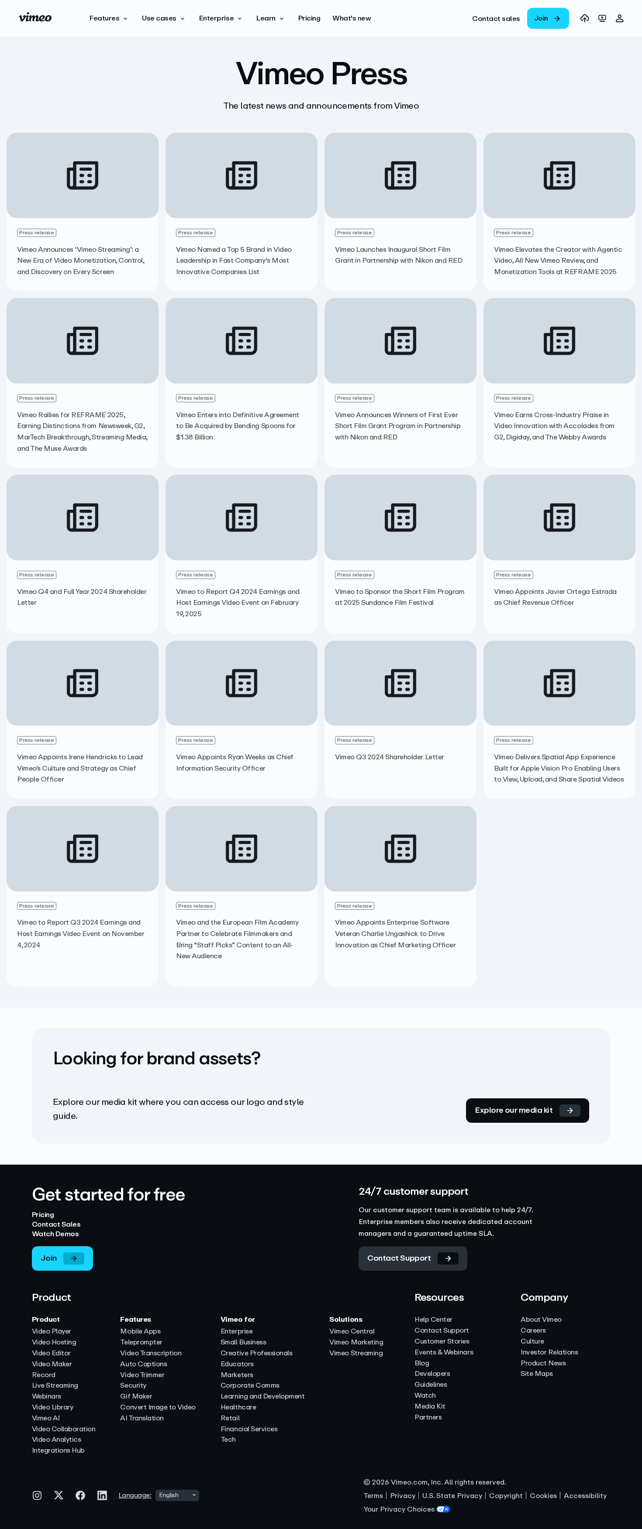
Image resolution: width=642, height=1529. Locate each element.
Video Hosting (54, 1342)
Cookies (543, 1496)
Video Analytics (56, 1439)
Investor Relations (549, 1352)
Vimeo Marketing (356, 1342)
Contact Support (441, 1330)
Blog (421, 1363)
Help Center (433, 1319)
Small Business (243, 1342)
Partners (428, 1417)
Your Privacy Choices (399, 1509)
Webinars (46, 1396)
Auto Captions (143, 1364)
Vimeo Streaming (356, 1353)
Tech (228, 1439)
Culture (532, 1341)
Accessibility (585, 1496)
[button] (109, 18)
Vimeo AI (46, 1418)
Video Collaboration (64, 1429)
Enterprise (236, 1331)
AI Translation (141, 1418)
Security (133, 1385)
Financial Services (249, 1429)
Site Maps (537, 1373)
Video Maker (52, 1364)
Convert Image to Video (157, 1407)
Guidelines (430, 1384)
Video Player (51, 1331)
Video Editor (51, 1353)
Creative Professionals (256, 1353)
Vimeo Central (351, 1331)
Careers (533, 1330)
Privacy (402, 1496)
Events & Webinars (443, 1352)
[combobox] (177, 1495)
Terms (373, 1496)
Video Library (52, 1407)
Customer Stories (441, 1341)
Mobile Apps (140, 1331)
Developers (432, 1373)
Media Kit (429, 1406)
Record (43, 1375)
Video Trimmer (142, 1375)
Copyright (506, 1496)
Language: (135, 1495)
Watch (425, 1395)
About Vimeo (541, 1319)
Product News (543, 1363)
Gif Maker (136, 1396)
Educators (237, 1364)
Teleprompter (141, 1342)
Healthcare (238, 1407)
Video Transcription (150, 1353)
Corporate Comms (250, 1385)
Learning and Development (262, 1396)
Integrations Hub (58, 1450)
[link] (496, 18)
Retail (230, 1418)
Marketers (237, 1375)
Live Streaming (55, 1385)
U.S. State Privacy (452, 1496)
